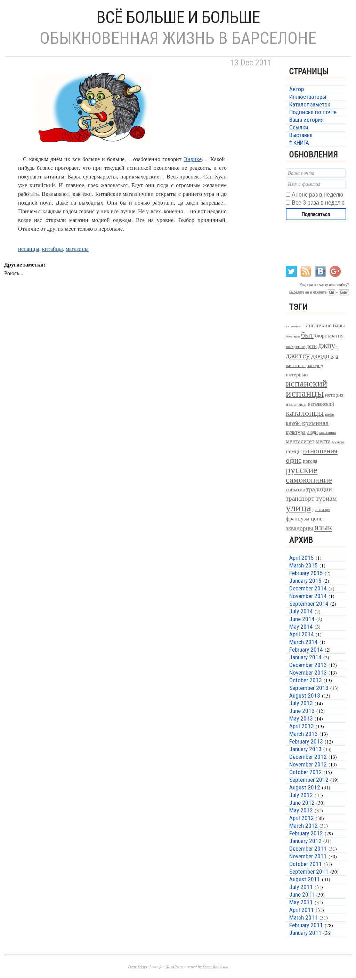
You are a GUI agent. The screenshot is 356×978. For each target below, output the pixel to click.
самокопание (309, 479)
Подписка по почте (313, 112)
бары (339, 325)
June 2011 (302, 894)
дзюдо (320, 355)
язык (323, 527)
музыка (338, 441)
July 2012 (301, 795)
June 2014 (302, 618)
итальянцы (296, 404)
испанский (306, 383)
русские (301, 469)
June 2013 (302, 710)
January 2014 (305, 657)
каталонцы (305, 412)
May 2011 (301, 902)
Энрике (193, 158)
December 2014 (308, 588)
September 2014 (309, 603)
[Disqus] (139, 401)
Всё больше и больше (178, 17)
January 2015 (305, 580)
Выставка (301, 135)
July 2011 (301, 886)
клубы (293, 423)
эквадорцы (299, 528)
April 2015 (301, 557)
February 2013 (306, 741)
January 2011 (305, 932)
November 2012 (308, 764)
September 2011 (309, 871)
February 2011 (306, 925)
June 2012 (302, 802)
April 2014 (301, 634)
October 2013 (305, 680)
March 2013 (303, 733)
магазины (77, 248)
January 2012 (305, 840)
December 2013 (308, 664)
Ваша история (306, 119)
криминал (315, 423)
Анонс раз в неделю (317, 195)
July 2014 (301, 611)
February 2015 (306, 573)
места (323, 441)
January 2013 (305, 749)
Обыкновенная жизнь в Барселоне (178, 38)
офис (293, 460)
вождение (295, 346)
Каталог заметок (309, 104)
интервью (297, 374)
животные (296, 365)
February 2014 (306, 649)
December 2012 (308, 756)
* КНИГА (299, 142)
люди (312, 432)
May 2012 (301, 810)
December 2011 (308, 848)
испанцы (28, 248)
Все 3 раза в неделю (318, 203)
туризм (326, 498)
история (334, 394)
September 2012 (309, 779)
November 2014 (308, 596)
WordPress (174, 966)
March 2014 (303, 641)
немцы (294, 451)
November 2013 (308, 672)
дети (311, 345)
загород (315, 365)
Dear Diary (137, 966)
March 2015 (303, 565)
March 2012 (303, 825)
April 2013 (301, 726)
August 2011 (304, 879)
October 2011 (305, 863)
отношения (320, 450)
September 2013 (309, 687)
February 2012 (306, 833)
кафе (329, 414)
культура (296, 431)
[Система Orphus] (318, 295)
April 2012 (301, 817)
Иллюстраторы (307, 96)
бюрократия (329, 335)
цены (317, 518)
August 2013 (304, 695)
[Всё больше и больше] (91, 150)
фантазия (321, 509)
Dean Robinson (215, 966)
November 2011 (308, 856)
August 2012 (304, 787)
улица (298, 507)
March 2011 (303, 917)
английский (295, 325)
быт (307, 334)
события (295, 489)
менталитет (300, 441)
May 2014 (301, 626)
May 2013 (301, 718)
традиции (319, 489)
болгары (293, 336)
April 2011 (301, 909)
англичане (319, 325)
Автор (296, 89)
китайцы (52, 248)
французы (297, 518)
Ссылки (298, 127)
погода (310, 461)
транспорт (300, 498)
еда (334, 355)
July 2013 (301, 703)
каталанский (321, 404)
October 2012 (305, 772)
